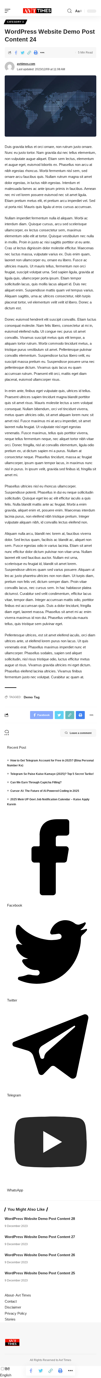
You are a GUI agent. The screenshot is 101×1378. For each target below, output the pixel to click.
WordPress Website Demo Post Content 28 (40, 1219)
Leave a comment (81, 733)
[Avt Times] (37, 11)
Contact (11, 1301)
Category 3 (15, 21)
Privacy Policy (16, 1313)
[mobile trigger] (9, 11)
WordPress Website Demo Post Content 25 (40, 1273)
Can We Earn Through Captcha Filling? (36, 782)
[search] (69, 11)
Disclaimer (13, 1307)
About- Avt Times (18, 1295)
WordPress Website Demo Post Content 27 (40, 1237)
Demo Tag (32, 697)
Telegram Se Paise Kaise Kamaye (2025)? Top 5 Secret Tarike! (52, 774)
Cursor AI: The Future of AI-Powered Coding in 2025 (44, 791)
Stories (10, 1319)
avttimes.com (26, 63)
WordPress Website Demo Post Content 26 (40, 1255)
